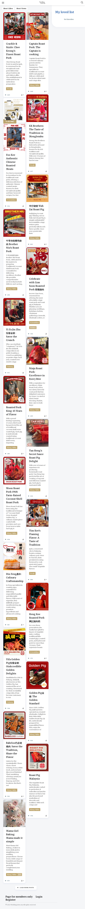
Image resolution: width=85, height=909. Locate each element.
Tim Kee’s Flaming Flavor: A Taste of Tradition (35, 537)
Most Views (21, 8)
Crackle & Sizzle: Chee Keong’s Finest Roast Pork (13, 50)
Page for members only (19, 896)
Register (11, 899)
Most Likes (8, 8)
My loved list (64, 12)
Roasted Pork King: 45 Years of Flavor (14, 411)
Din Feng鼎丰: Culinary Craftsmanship (14, 577)
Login (39, 896)
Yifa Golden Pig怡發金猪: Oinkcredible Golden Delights (13, 666)
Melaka (33, 328)
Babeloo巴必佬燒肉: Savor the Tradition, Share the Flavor (14, 750)
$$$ (19, 875)
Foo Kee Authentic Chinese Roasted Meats (12, 162)
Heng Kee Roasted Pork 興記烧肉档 (36, 618)
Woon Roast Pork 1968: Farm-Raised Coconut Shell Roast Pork (14, 495)
